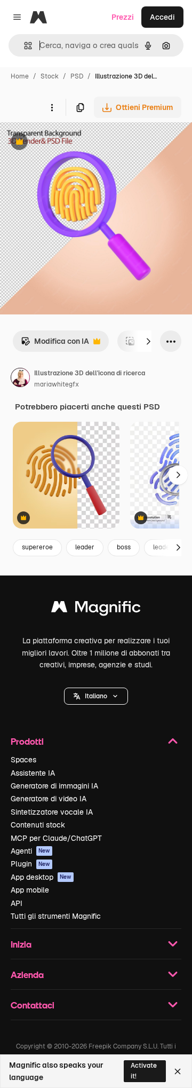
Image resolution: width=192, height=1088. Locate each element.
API (16, 903)
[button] (96, 696)
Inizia (21, 944)
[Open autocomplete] (23, 46)
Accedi (162, 17)
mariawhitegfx (56, 384)
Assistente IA (33, 773)
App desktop (41, 877)
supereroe (37, 547)
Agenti (30, 851)
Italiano (96, 696)
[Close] (177, 1071)
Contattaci (32, 1005)
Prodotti (27, 741)
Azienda (27, 974)
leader (84, 547)
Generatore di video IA (48, 798)
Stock (50, 76)
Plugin (30, 864)
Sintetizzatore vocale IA (52, 812)
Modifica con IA (55, 344)
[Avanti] (148, 341)
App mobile (30, 890)
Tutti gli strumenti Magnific (56, 916)
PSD (76, 76)
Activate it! (144, 1070)
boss (124, 547)
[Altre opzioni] (51, 107)
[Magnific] (96, 609)
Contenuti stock (38, 825)
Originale (70, 143)
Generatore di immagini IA (54, 786)
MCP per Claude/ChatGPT (56, 838)
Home (20, 76)
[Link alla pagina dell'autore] (20, 379)
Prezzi (122, 17)
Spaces (23, 759)
